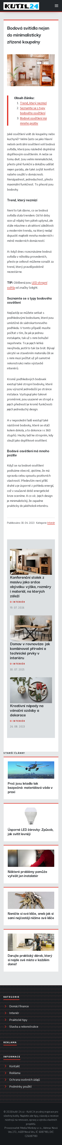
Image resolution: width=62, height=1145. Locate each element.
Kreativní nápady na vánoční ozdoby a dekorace (26, 710)
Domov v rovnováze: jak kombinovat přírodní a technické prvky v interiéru (30, 651)
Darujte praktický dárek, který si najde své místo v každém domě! (30, 960)
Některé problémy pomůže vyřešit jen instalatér (27, 873)
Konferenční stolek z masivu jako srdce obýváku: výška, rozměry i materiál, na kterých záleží (30, 586)
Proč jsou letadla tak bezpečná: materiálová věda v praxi (30, 787)
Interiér (51, 522)
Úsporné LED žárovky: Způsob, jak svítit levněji (31, 831)
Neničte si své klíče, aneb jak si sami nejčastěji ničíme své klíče (31, 915)
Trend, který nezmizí (33, 103)
